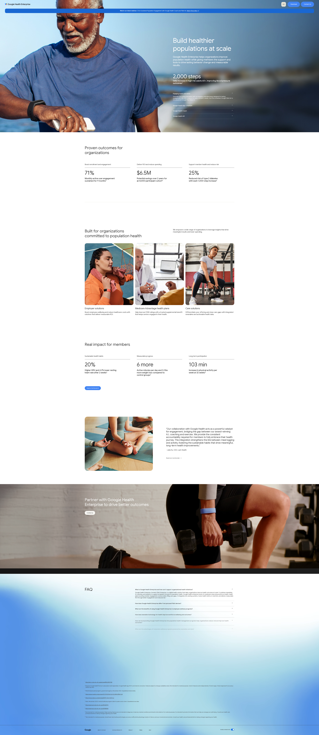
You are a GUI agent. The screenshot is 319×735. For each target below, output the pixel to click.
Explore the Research (93, 388)
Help (150, 730)
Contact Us (307, 4)
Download (294, 4)
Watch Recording (192, 11)
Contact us (90, 513)
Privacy (131, 730)
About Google (102, 730)
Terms (140, 730)
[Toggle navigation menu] (283, 4)
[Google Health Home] (17, 4)
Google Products (117, 730)
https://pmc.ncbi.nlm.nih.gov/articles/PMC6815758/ (98, 682)
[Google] (88, 730)
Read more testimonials (173, 458)
